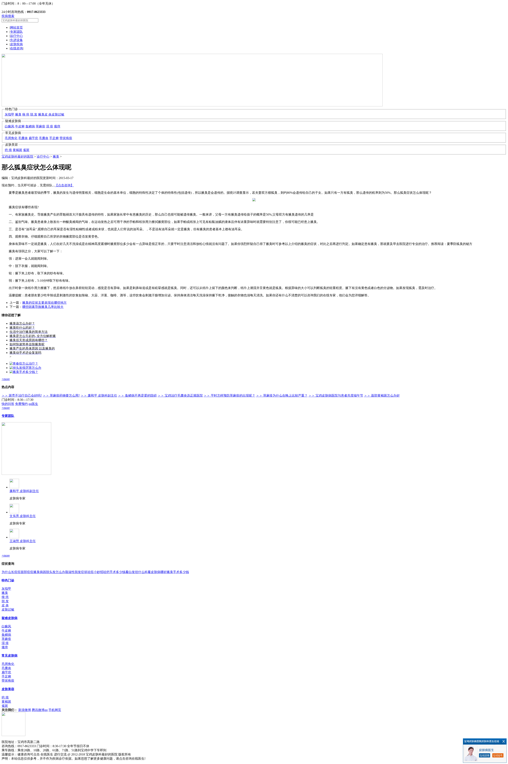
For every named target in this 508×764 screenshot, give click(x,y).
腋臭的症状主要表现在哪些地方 (44, 302)
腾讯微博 (38, 710)
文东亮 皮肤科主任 (23, 516)
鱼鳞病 (30, 126)
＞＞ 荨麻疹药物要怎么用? (61, 395)
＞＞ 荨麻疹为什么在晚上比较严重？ (282, 395)
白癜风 (9, 126)
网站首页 (16, 27)
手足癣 (54, 138)
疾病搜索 (8, 16)
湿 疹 (49, 126)
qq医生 (33, 404)
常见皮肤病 (9, 655)
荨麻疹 (40, 126)
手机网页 (54, 710)
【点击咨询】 (64, 185)
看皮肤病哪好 (157, 572)
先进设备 (16, 40)
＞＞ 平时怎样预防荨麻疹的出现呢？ (229, 395)
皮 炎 (48, 114)
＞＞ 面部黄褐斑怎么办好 (382, 395)
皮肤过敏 (58, 114)
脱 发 (33, 114)
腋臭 (18, 114)
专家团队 (16, 31)
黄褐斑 (17, 150)
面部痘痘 (27, 572)
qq (46, 710)
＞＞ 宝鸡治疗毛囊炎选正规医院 (180, 395)
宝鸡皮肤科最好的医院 (17, 156)
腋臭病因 (39, 572)
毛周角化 (11, 138)
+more (6, 379)
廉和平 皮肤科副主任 (24, 491)
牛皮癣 (20, 126)
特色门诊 (8, 580)
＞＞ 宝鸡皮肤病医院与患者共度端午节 (335, 395)
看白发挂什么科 (136, 572)
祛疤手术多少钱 (114, 572)
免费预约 (21, 404)
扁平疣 (33, 138)
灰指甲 (9, 114)
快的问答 (8, 404)
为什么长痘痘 (11, 572)
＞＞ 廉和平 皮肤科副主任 (99, 395)
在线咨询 (16, 48)
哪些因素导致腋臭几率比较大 (43, 306)
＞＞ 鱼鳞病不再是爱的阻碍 (137, 395)
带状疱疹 (66, 138)
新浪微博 (24, 710)
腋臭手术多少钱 (178, 572)
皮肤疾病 (16, 44)
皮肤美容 (8, 689)
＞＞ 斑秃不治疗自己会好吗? (22, 395)
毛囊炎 (23, 138)
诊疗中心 (16, 36)
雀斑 (26, 150)
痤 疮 (25, 114)
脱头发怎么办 (55, 572)
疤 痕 (8, 150)
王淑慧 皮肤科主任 (23, 541)
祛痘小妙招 (95, 572)
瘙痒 (57, 126)
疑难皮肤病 (9, 618)
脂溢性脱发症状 (76, 572)
